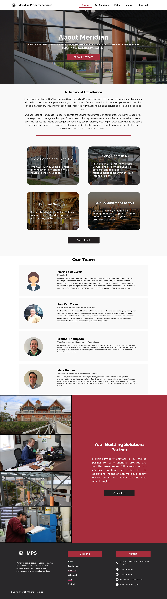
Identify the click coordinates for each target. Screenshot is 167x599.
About (85, 5)
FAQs (117, 5)
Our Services (102, 5)
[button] (85, 554)
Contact (143, 5)
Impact (129, 5)
